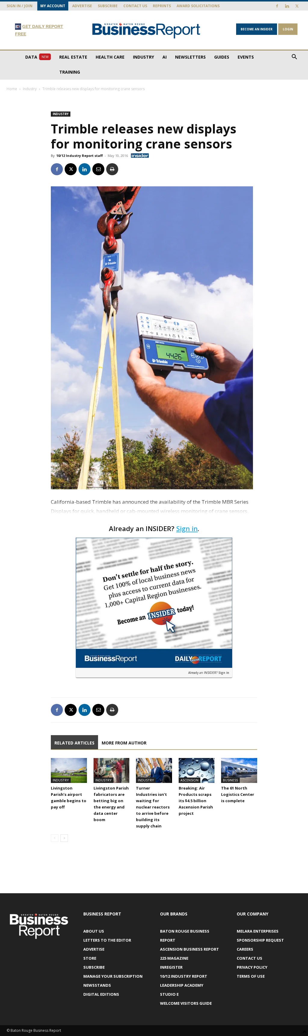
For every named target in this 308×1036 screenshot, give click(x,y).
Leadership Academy (181, 985)
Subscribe (108, 5)
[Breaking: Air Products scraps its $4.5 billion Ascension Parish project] (197, 770)
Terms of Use (251, 976)
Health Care (110, 57)
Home (12, 88)
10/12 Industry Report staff (79, 155)
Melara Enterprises (258, 931)
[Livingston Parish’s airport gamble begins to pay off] (69, 770)
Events (246, 57)
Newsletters (190, 57)
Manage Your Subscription (113, 976)
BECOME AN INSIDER (257, 29)
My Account (52, 5)
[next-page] (64, 838)
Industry (143, 57)
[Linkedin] (286, 6)
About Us (93, 931)
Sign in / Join (19, 5)
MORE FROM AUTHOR (124, 743)
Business (230, 780)
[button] (294, 57)
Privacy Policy (252, 967)
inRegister (171, 967)
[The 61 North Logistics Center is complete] (239, 770)
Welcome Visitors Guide (186, 1003)
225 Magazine (174, 958)
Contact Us (135, 5)
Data (36, 57)
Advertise (82, 5)
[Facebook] (277, 6)
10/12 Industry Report (183, 976)
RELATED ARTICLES (74, 743)
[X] (296, 6)
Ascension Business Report (189, 949)
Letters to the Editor (107, 940)
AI (164, 57)
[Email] (98, 169)
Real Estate (73, 57)
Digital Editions (101, 994)
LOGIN (288, 29)
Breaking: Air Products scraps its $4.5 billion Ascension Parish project (196, 800)
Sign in (187, 528)
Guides (221, 57)
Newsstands (97, 985)
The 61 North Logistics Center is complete (237, 794)
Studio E (169, 994)
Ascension (189, 780)
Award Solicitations (198, 5)
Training (69, 72)
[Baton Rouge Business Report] (146, 30)
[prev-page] (54, 838)
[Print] (112, 169)
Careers (245, 949)
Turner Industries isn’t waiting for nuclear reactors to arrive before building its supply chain (153, 807)
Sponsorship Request (260, 940)
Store (89, 958)
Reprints (162, 5)
